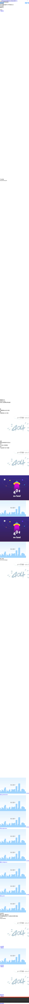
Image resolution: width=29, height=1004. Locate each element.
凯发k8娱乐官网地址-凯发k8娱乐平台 (9, 0)
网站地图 (2, 1003)
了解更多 (2, 11)
